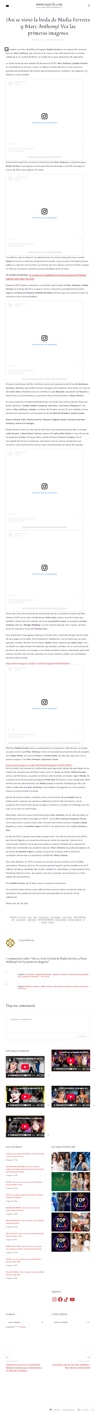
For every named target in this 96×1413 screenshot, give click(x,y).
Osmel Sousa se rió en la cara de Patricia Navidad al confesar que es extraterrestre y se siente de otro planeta (24, 1366)
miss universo (67, 917)
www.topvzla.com (49, 4)
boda (29, 917)
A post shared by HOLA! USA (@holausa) (45, 156)
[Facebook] (60, 1299)
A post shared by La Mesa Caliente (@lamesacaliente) (44, 378)
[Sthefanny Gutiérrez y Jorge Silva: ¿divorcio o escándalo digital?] (61, 1242)
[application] (25, 1067)
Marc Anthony (44, 917)
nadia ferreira (31, 920)
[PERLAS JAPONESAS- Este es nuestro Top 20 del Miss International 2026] (61, 1202)
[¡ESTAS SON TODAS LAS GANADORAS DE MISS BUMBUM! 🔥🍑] (80, 1222)
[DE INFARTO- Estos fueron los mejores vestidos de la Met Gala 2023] (61, 1222)
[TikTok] (66, 1299)
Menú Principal (7, 6)
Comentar (82, 1036)
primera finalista (60, 920)
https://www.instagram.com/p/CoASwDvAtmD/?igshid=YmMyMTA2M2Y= (39, 765)
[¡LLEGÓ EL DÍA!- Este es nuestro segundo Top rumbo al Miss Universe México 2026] (80, 1242)
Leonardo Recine (57, 40)
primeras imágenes (75, 920)
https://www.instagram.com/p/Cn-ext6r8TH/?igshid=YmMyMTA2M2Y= (38, 663)
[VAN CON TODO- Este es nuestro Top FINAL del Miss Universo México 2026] (61, 1162)
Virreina (51, 922)
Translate (22, 1327)
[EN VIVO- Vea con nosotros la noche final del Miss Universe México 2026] (80, 1162)
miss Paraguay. (55, 917)
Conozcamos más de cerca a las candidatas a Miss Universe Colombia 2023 (71, 1364)
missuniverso (21, 920)
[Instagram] (54, 1299)
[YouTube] (72, 1299)
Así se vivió (22, 917)
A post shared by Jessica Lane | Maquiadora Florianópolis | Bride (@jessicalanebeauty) (44, 742)
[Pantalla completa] (59, 1077)
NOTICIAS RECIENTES (45, 920)
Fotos (35, 917)
